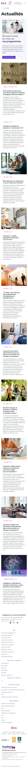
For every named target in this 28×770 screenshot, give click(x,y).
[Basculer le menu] (25, 3)
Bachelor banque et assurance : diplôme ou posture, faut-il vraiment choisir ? (10, 410)
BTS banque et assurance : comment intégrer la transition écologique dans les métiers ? (14, 92)
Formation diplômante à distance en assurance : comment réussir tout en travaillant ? (11, 468)
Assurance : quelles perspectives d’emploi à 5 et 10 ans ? (11, 237)
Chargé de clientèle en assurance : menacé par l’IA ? (13, 127)
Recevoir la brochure (9, 57)
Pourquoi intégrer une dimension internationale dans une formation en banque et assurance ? (12, 527)
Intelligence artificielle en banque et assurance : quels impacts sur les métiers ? (13, 585)
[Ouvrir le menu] (2, 681)
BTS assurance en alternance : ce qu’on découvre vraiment (13, 182)
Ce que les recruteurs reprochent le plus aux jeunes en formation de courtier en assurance (11, 353)
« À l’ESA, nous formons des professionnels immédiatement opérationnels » (11, 295)
